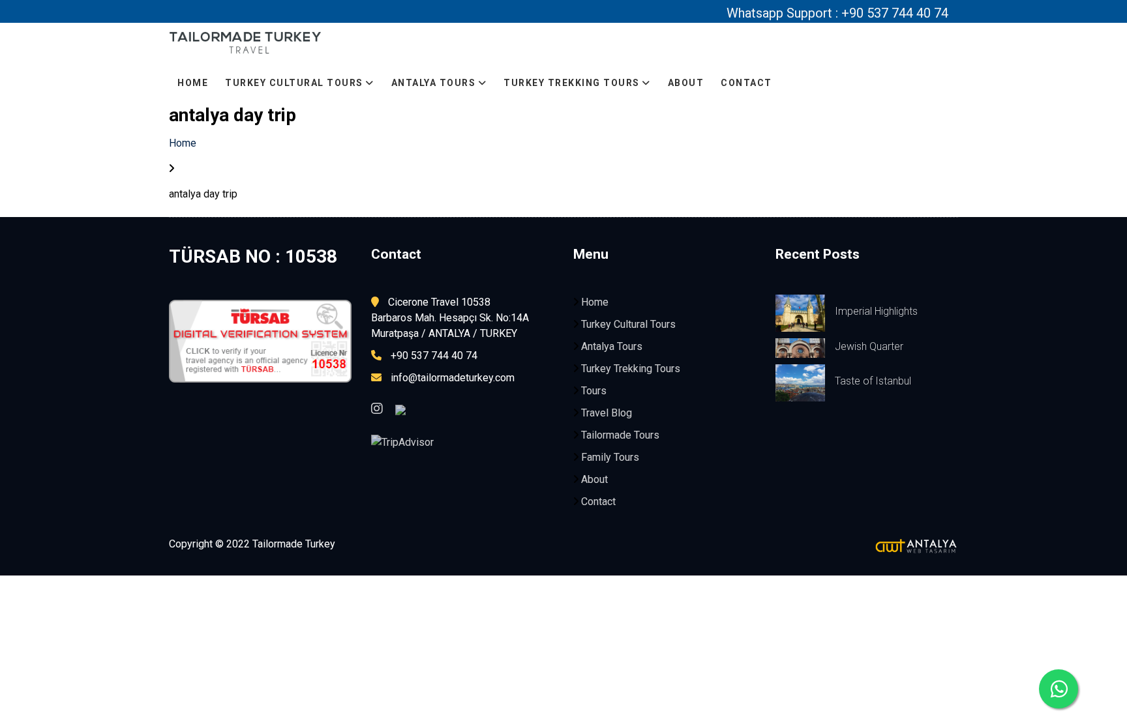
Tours (594, 391)
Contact (746, 83)
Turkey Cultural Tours (295, 83)
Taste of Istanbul (873, 381)
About (686, 83)
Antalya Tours (435, 83)
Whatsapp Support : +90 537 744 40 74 (837, 13)
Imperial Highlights (876, 311)
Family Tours (610, 457)
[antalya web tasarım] (765, 546)
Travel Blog (606, 413)
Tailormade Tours (620, 435)
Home (192, 83)
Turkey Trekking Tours (572, 83)
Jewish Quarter (869, 346)
